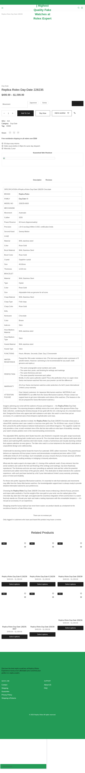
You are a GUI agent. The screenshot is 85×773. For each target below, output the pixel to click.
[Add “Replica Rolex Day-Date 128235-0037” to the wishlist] (25, 594)
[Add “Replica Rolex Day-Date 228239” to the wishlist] (53, 594)
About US (47, 685)
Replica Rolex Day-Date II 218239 (14, 576)
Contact (4, 685)
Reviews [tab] (49, 180)
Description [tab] (37, 180)
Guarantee (5, 691)
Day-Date (5, 86)
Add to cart (25, 113)
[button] (33, 103)
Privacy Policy (7, 695)
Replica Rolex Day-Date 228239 (42, 627)
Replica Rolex (24, 194)
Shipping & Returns (9, 698)
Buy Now (42, 113)
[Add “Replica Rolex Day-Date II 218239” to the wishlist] (25, 543)
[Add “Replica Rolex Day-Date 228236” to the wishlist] (81, 594)
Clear (78, 103)
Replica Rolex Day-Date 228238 (70, 576)
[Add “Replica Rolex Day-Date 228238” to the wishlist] (81, 543)
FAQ (45, 688)
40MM (8, 126)
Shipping (5, 688)
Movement (6, 104)
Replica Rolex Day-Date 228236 (70, 620)
